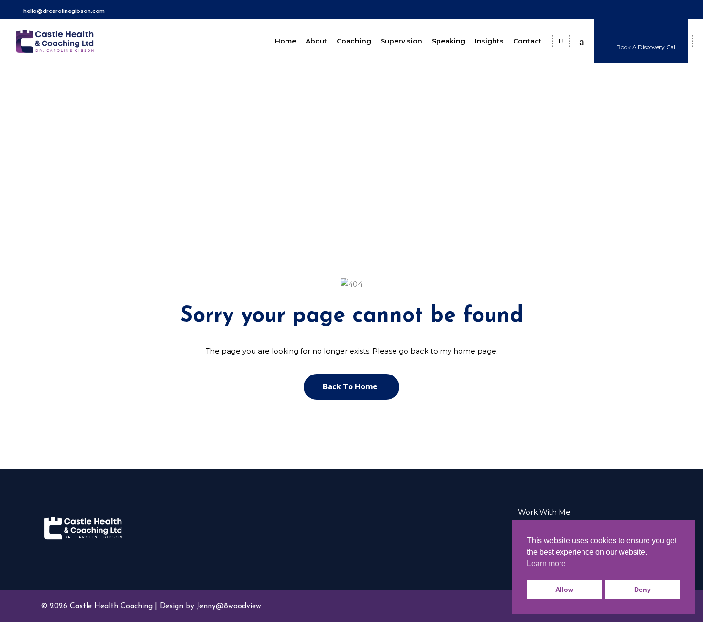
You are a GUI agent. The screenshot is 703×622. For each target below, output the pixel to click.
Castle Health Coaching (331, 164)
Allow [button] (564, 589)
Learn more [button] (546, 563)
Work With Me (544, 511)
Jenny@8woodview (229, 606)
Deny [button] (642, 589)
